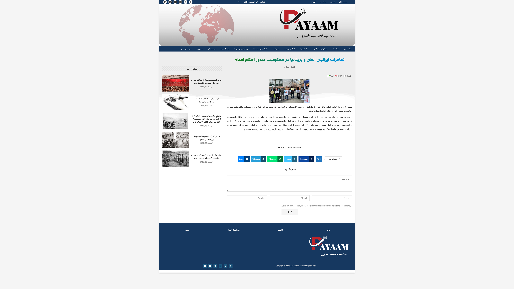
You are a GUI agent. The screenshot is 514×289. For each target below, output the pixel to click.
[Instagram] (180, 2)
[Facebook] (190, 2)
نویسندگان (212, 48)
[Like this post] (318, 159)
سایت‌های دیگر (186, 48)
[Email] (170, 2)
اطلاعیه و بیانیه (289, 48)
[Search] (239, 2)
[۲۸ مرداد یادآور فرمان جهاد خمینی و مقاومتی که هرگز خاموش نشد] (175, 159)
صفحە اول (343, 2)
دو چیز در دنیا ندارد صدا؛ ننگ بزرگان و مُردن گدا (206, 100)
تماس (332, 2)
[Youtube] (175, 2)
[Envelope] (205, 266)
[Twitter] (185, 2)
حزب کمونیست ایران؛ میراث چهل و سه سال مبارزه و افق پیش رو (206, 82)
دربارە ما (323, 2)
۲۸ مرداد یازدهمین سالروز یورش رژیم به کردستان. (206, 138)
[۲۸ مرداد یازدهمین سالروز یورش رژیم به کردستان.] (175, 140)
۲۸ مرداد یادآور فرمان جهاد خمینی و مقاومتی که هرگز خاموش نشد (206, 157)
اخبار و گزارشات (261, 48)
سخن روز (199, 48)
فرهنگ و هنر (225, 48)
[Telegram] (165, 2)
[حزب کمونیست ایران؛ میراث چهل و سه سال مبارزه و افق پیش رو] (175, 83)
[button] (263, 247)
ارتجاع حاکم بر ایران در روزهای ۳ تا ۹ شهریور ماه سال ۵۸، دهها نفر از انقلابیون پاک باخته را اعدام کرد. (206, 119)
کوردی (313, 2)
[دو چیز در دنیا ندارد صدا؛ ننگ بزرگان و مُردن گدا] (175, 102)
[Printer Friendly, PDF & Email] (339, 76)
